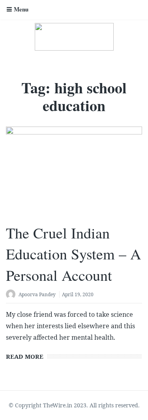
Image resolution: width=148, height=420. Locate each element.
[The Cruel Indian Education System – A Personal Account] (74, 171)
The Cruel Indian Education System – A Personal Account (73, 254)
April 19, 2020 (78, 294)
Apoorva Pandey (37, 294)
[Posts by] (12, 295)
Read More (24, 356)
